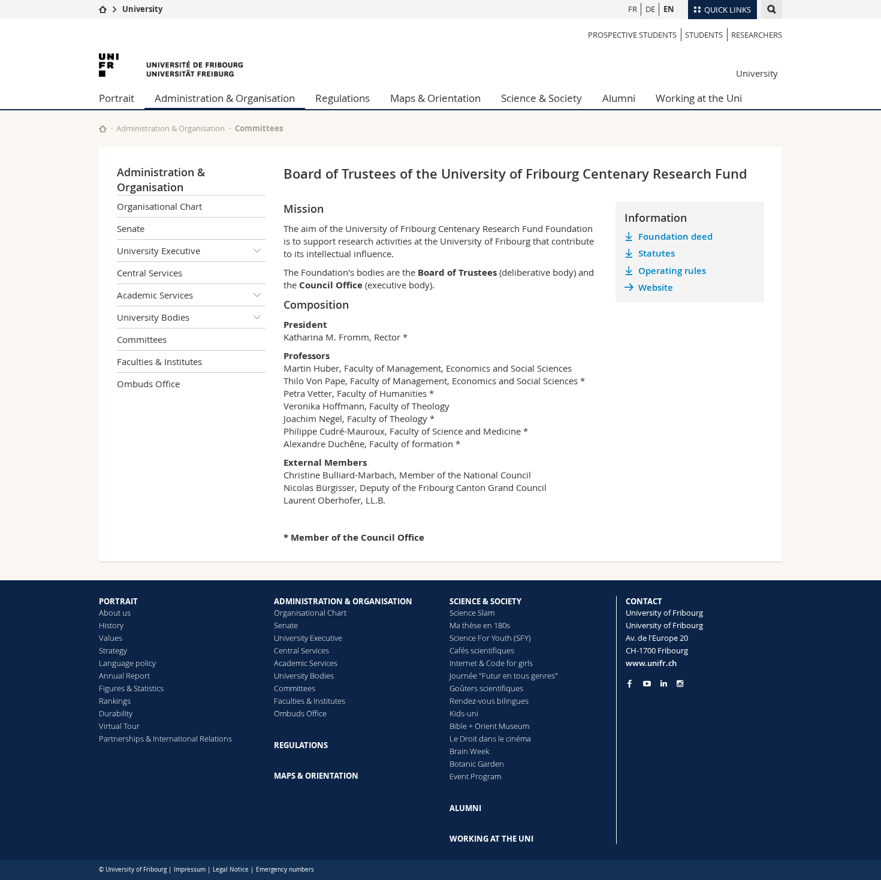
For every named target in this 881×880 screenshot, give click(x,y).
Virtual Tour (119, 726)
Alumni (618, 98)
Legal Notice (231, 869)
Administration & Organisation (225, 98)
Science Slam (471, 612)
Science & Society (541, 98)
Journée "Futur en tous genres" (503, 675)
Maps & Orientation (435, 98)
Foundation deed (675, 236)
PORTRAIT (118, 601)
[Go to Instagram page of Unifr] (680, 684)
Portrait (116, 98)
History (111, 625)
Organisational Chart (159, 206)
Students (704, 34)
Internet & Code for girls (491, 663)
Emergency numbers (285, 869)
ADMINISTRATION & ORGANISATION (343, 601)
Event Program (475, 776)
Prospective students (632, 34)
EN (668, 9)
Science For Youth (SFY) (490, 637)
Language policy (127, 663)
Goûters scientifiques (486, 688)
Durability (115, 713)
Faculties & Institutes (159, 361)
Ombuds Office (148, 384)
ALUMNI (465, 808)
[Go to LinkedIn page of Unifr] (663, 684)
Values (110, 637)
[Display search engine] (771, 9)
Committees (259, 128)
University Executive (158, 251)
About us (115, 612)
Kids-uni (463, 713)
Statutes (656, 253)
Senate (130, 228)
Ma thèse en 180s (479, 625)
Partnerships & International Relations (165, 738)
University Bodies (153, 317)
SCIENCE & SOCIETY (485, 601)
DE (650, 9)
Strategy (113, 650)
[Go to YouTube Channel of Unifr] (647, 684)
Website (655, 287)
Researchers (756, 34)
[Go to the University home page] (171, 65)
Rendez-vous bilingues (489, 700)
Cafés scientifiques (481, 650)
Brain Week (469, 751)
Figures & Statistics (131, 688)
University (142, 9)
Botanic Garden (476, 763)
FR (632, 9)
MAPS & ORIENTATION (316, 775)
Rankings (115, 700)
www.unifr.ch (651, 663)
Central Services (149, 273)
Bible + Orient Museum (489, 726)
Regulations (342, 98)
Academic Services (155, 295)
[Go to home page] (103, 9)
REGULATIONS (301, 745)
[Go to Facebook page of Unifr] (629, 683)
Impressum (190, 869)
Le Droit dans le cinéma (490, 738)
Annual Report (124, 675)
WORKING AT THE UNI (491, 838)
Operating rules (672, 270)
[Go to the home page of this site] (103, 128)
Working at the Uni (699, 98)
